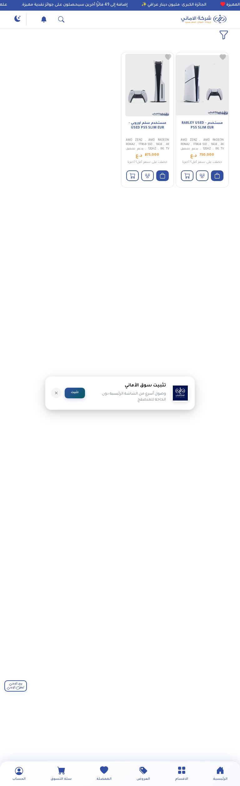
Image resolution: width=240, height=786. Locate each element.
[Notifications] (37, 19)
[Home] (204, 19)
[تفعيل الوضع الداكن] (17, 19)
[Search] (55, 19)
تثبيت (75, 392)
